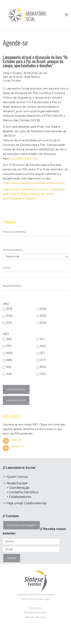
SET (42, 353)
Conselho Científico (23, 492)
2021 (9, 322)
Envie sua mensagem (21, 525)
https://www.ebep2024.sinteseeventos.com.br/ (34, 183)
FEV (9, 346)
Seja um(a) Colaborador (25, 503)
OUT (43, 360)
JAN (9, 339)
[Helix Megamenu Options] (66, 15)
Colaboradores (20, 497)
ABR (9, 360)
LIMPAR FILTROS (16, 400)
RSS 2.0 (16, 440)
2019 (9, 308)
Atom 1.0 (17, 446)
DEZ (43, 374)
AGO (43, 346)
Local (7, 267)
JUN (9, 374)
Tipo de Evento (13, 250)
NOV (43, 367)
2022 (43, 308)
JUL (42, 339)
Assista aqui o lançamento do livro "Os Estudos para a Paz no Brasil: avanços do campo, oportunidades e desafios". (34, 194)
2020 (9, 315)
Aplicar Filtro (16, 389)
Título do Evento (14, 231)
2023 (43, 315)
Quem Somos (17, 477)
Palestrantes (12, 285)
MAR (9, 353)
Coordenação (19, 488)
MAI (9, 367)
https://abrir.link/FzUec (23, 158)
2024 (43, 322)
